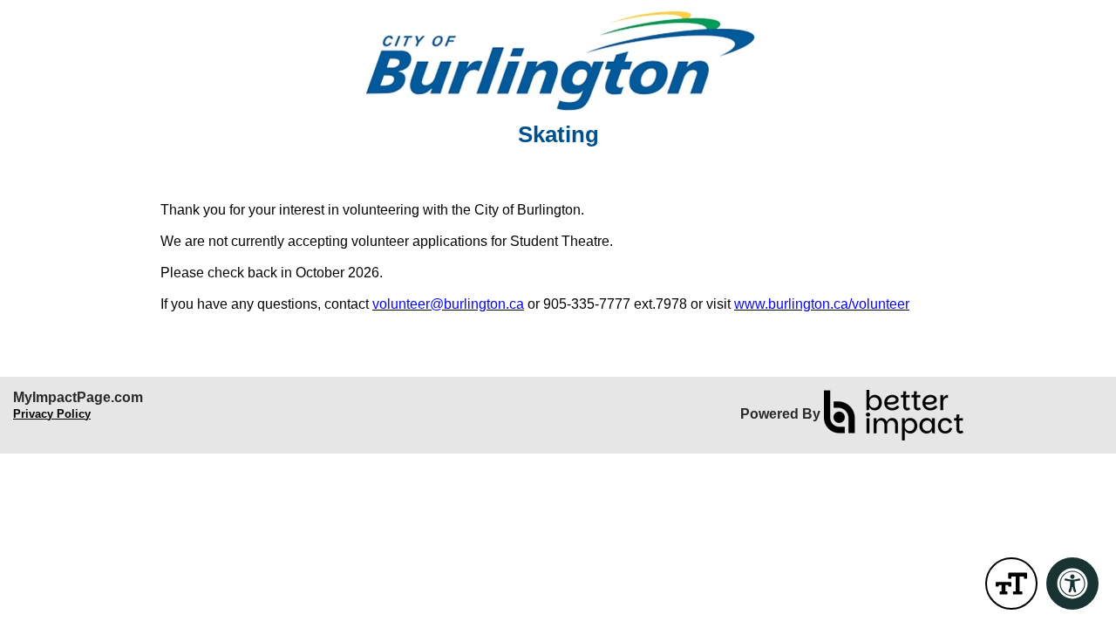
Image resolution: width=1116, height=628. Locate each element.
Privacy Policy (52, 413)
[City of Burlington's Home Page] (558, 61)
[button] (1011, 583)
